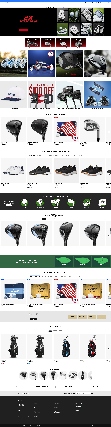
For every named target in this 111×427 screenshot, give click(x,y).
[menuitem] (84, 2)
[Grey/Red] (29, 187)
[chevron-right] (92, 393)
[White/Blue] (31, 187)
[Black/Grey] (106, 187)
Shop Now (63, 0)
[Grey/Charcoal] (108, 187)
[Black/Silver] (2, 363)
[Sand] (82, 187)
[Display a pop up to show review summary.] (6, 144)
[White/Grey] (57, 187)
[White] (83, 187)
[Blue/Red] (3, 363)
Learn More (63, 7)
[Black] (28, 187)
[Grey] (55, 187)
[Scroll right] (109, 132)
